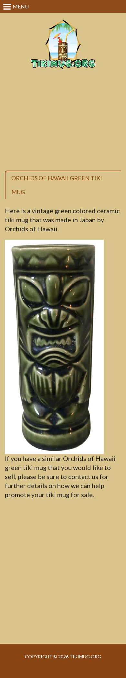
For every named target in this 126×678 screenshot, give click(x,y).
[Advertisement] (63, 127)
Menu (20, 6)
